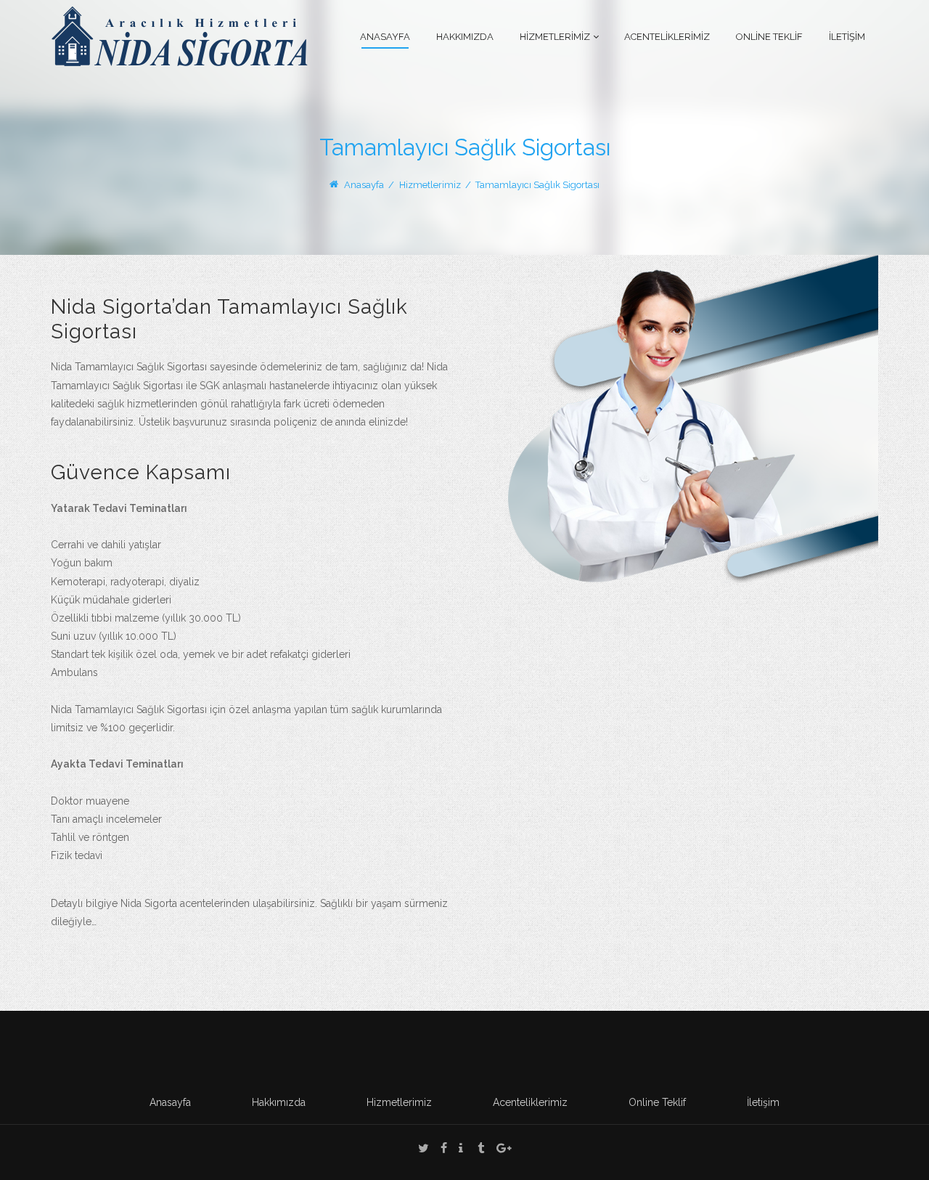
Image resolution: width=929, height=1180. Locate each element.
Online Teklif (657, 1102)
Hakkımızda (279, 1102)
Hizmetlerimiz (399, 1102)
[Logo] (179, 35)
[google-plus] (504, 1149)
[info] (461, 1149)
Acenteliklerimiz (530, 1102)
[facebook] (444, 1149)
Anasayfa (364, 184)
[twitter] (423, 1149)
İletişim (763, 1102)
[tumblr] (481, 1149)
